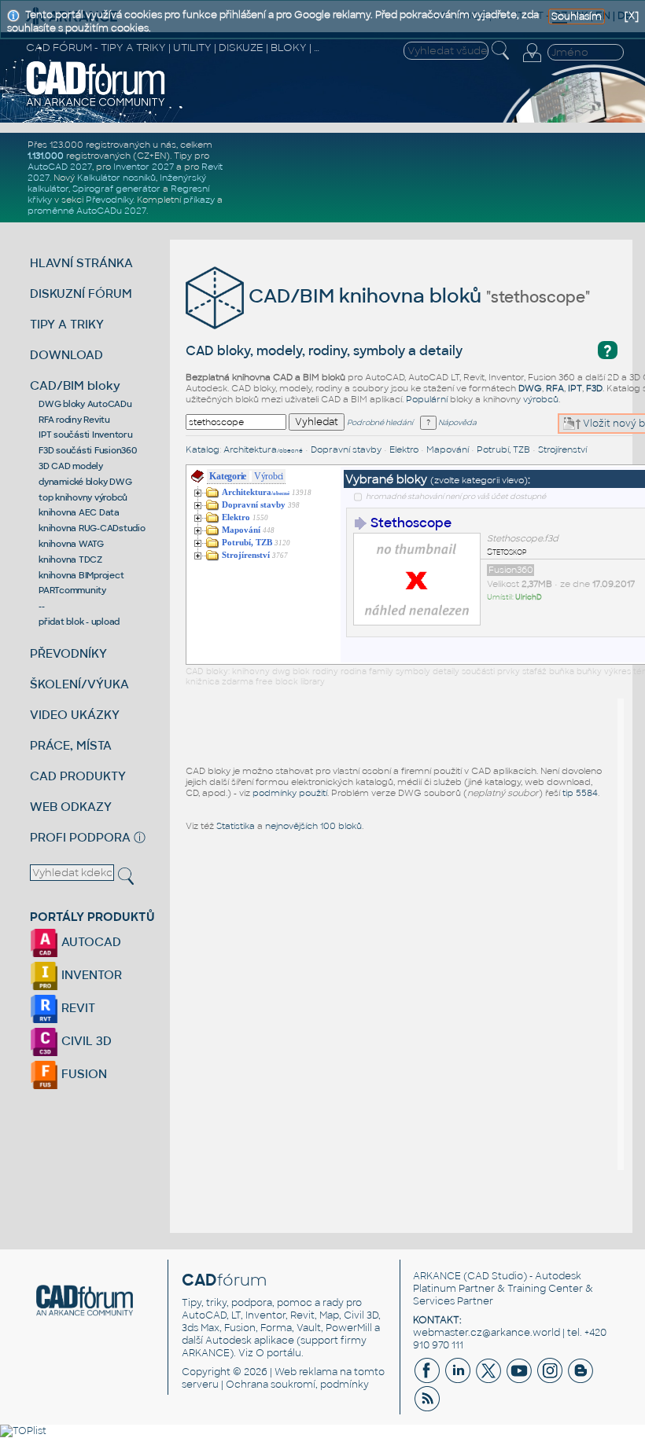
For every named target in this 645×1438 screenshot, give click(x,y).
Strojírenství (562, 449)
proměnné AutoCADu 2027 (87, 210)
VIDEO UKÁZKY (75, 714)
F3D (594, 388)
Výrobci (268, 476)
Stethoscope (411, 523)
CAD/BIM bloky (75, 385)
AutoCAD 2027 (60, 166)
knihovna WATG (71, 543)
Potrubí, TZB (503, 449)
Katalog (202, 449)
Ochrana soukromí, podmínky (297, 1384)
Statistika (235, 825)
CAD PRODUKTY (78, 776)
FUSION (82, 1073)
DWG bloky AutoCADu (85, 403)
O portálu (278, 1353)
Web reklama (306, 1372)
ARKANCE (437, 1276)
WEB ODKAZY (71, 806)
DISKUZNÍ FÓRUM (81, 293)
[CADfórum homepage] (96, 104)
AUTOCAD (89, 941)
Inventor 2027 (143, 166)
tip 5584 (580, 792)
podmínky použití (289, 792)
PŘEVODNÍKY (68, 653)
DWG (530, 388)
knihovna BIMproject (81, 575)
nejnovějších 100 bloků (313, 825)
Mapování (447, 449)
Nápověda (457, 422)
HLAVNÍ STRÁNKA (81, 262)
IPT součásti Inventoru (86, 434)
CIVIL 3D (85, 1040)
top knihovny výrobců (83, 497)
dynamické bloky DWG (85, 481)
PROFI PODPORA (80, 837)
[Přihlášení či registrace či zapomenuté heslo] (532, 62)
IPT (575, 388)
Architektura (263, 449)
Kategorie (227, 476)
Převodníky (109, 199)
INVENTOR (90, 974)
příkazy (199, 199)
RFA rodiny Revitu (74, 419)
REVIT (76, 1007)
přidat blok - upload (79, 621)
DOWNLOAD (66, 354)
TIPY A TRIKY (67, 324)
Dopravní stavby (346, 449)
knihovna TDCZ (70, 559)
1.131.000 (46, 155)
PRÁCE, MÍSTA (71, 745)
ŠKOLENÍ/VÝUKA (79, 684)
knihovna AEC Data (79, 512)
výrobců (540, 399)
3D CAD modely (71, 465)
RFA (555, 388)
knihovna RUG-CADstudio (92, 528)
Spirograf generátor (116, 188)
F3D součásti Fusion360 (88, 450)
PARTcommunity (72, 590)
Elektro (403, 449)
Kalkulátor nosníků (116, 177)
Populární (427, 399)
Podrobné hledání (380, 422)
